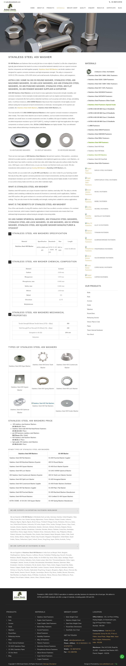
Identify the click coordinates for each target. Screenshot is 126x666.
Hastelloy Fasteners (102, 216)
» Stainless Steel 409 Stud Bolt (97, 159)
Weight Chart (72, 8)
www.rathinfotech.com (106, 664)
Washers (90, 309)
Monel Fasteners (100, 201)
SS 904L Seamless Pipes (16, 649)
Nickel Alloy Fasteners (44, 626)
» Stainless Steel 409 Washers (97, 155)
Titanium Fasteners (101, 232)
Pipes (89, 326)
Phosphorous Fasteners (103, 249)
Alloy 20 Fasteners (101, 225)
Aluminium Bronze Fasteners (104, 240)
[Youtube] (116, 664)
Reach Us (100, 8)
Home (33, 8)
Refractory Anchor (93, 317)
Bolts (88, 292)
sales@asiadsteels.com (13, 2)
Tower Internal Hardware (95, 330)
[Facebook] (115, 664)
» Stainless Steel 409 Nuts (95, 146)
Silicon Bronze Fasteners (103, 258)
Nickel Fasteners (100, 191)
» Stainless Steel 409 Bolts (95, 151)
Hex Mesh (90, 334)
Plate (10, 639)
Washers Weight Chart (73, 620)
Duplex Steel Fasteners (103, 170)
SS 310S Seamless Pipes (16, 646)
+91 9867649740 (75, 649)
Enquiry (91, 8)
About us (40, 8)
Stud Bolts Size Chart (73, 630)
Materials (60, 8)
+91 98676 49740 (116, 2)
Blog (120, 8)
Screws (89, 301)
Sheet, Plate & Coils (93, 322)
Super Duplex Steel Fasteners (105, 180)
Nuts (88, 296)
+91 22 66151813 (81, 643)
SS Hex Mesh (12, 652)
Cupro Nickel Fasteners (103, 267)
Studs (89, 305)
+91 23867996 (72, 652)
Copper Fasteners (101, 277)
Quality (83, 8)
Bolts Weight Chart (72, 617)
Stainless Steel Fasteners (45, 617)
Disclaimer (53, 664)
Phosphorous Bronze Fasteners (47, 649)
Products (50, 8)
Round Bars (91, 313)
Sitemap (45, 664)
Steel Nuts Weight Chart (73, 623)
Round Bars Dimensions (74, 626)
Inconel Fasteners (101, 209)
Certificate (111, 8)
